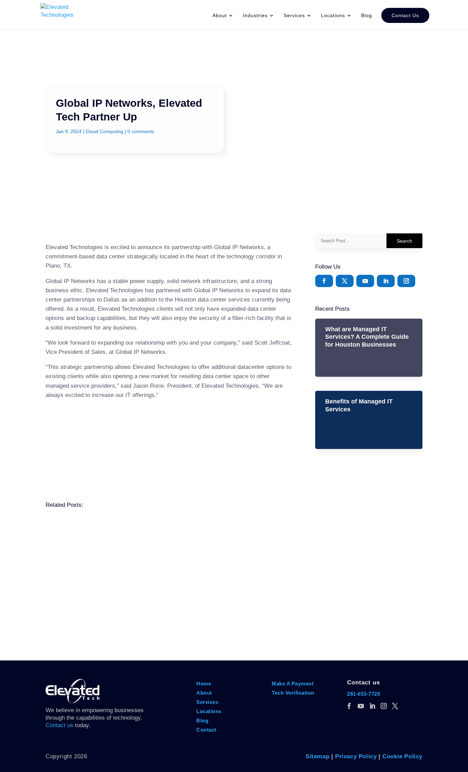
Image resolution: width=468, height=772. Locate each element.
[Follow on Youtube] (365, 281)
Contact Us (405, 15)
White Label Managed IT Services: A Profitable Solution (136, 609)
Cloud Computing (104, 131)
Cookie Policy (402, 756)
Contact (206, 730)
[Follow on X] (345, 281)
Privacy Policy (356, 756)
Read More (68, 562)
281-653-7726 (363, 694)
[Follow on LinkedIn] (386, 281)
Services (207, 702)
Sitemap (317, 756)
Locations (209, 711)
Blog (366, 15)
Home (203, 683)
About (219, 15)
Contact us (59, 725)
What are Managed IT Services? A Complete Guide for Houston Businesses (367, 337)
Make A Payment (293, 683)
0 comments (140, 131)
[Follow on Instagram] (406, 281)
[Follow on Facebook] (324, 281)
